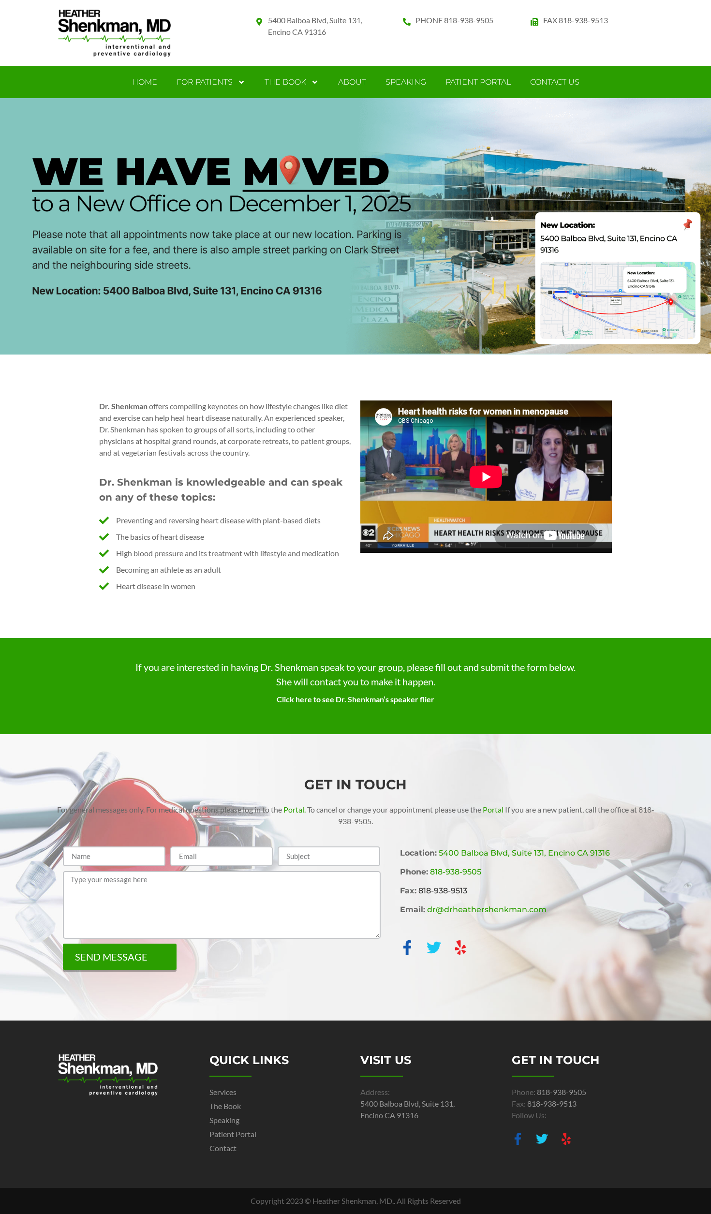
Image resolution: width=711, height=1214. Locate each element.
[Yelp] (460, 947)
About (352, 82)
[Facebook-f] (407, 947)
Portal (493, 809)
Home (144, 82)
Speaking (405, 82)
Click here (294, 699)
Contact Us (554, 82)
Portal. (294, 809)
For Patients (205, 82)
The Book (285, 82)
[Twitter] (434, 947)
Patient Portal (478, 82)
